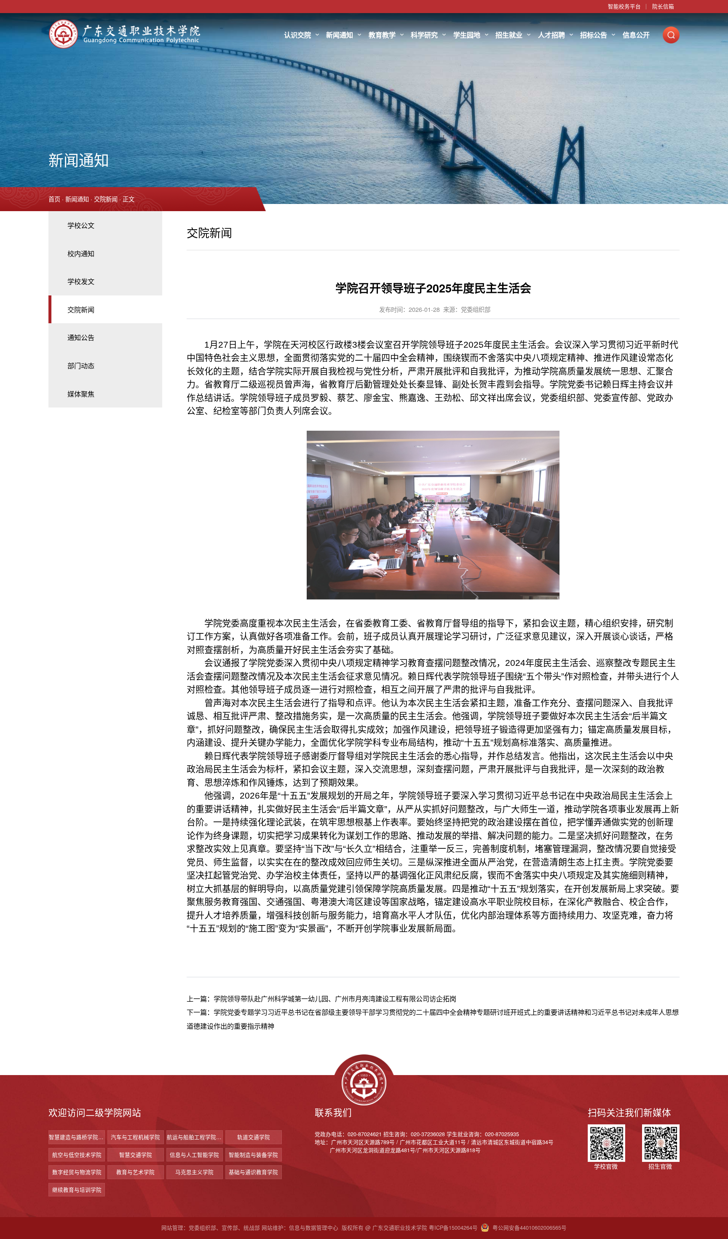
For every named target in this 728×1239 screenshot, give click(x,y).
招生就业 (508, 35)
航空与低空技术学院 (77, 1155)
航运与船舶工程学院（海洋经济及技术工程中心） (195, 1137)
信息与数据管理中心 (313, 1227)
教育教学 (382, 35)
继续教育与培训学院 (77, 1189)
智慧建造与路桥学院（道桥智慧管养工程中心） (77, 1137)
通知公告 (80, 337)
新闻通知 (339, 35)
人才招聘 (551, 35)
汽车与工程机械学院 (135, 1137)
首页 (54, 199)
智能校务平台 (624, 6)
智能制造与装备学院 (253, 1155)
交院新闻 (106, 199)
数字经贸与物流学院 (77, 1172)
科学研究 (424, 35)
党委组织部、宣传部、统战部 (224, 1227)
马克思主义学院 (194, 1172)
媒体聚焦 (80, 394)
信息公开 (636, 35)
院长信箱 (663, 6)
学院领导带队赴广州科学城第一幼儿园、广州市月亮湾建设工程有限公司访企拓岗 (335, 998)
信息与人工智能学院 (194, 1155)
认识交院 (297, 35)
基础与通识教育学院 (253, 1172)
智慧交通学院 (135, 1155)
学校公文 (80, 225)
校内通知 (80, 253)
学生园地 (466, 35)
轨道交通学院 (253, 1137)
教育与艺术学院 (135, 1172)
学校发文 (80, 281)
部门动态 (80, 365)
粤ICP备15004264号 (453, 1227)
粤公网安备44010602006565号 (529, 1227)
